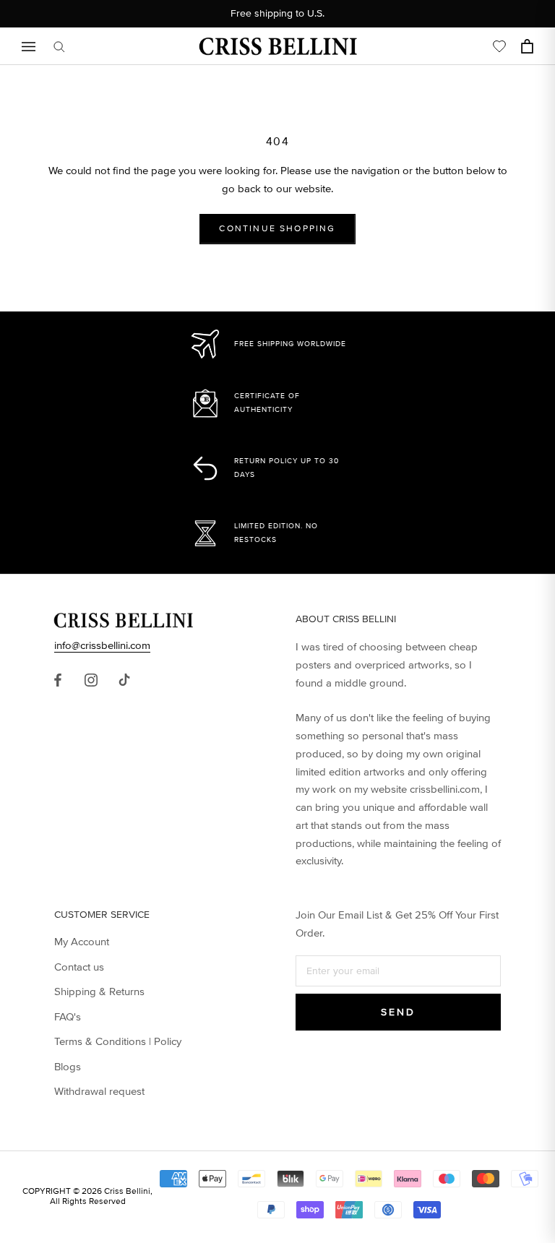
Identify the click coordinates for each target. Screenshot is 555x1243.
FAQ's (67, 1016)
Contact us (79, 966)
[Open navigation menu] (28, 46)
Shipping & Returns (99, 991)
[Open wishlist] (499, 46)
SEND (398, 1012)
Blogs (67, 1066)
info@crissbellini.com (102, 645)
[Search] (59, 46)
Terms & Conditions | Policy (117, 1041)
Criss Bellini (127, 1191)
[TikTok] (124, 680)
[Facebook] (57, 680)
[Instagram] (91, 680)
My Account (81, 941)
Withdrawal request (99, 1091)
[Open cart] (527, 46)
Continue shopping (277, 228)
